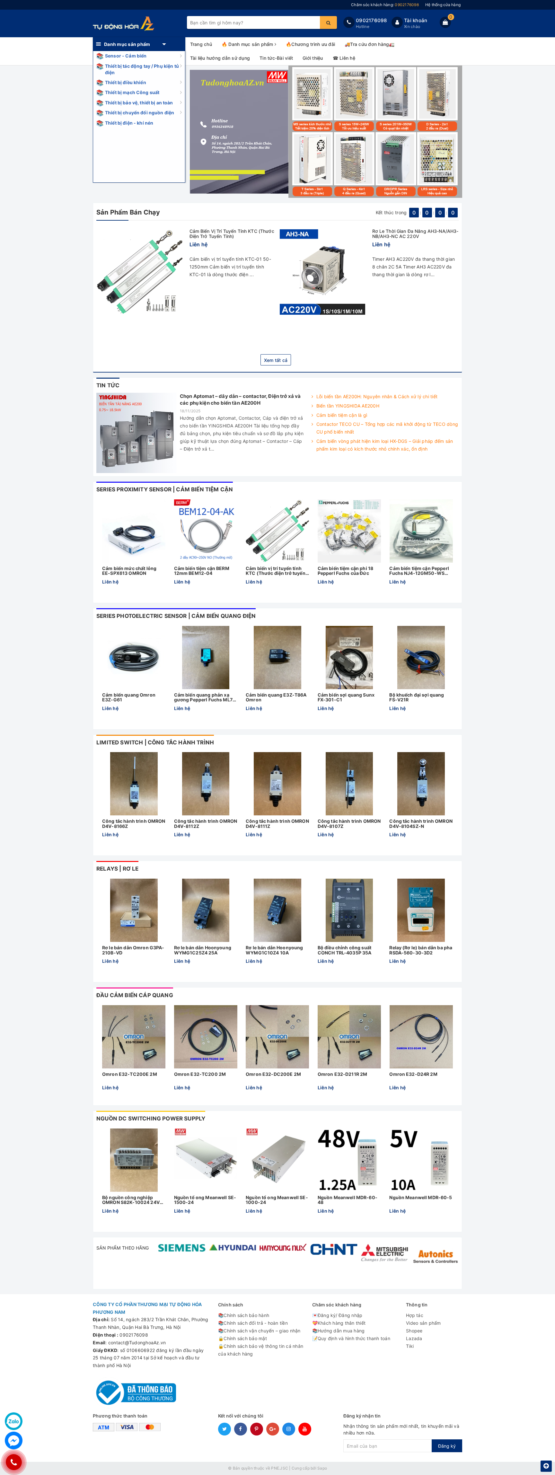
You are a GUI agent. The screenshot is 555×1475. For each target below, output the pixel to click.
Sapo (322, 1468)
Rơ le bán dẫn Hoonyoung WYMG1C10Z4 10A (274, 950)
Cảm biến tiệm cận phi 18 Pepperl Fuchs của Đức (345, 571)
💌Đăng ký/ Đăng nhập (337, 1315)
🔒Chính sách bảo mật (242, 1338)
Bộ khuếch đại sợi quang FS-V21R (416, 697)
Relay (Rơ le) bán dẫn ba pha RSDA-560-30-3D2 (420, 950)
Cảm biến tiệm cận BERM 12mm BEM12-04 (201, 571)
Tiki (410, 1346)
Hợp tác (414, 1315)
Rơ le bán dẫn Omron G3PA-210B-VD (133, 950)
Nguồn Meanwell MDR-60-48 (347, 1200)
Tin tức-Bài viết (276, 58)
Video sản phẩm (423, 1323)
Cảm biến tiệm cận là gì (341, 415)
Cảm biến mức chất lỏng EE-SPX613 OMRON (129, 571)
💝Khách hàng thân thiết (339, 1323)
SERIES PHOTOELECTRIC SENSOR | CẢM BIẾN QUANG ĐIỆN (176, 616)
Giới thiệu (313, 58)
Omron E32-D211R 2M (342, 1074)
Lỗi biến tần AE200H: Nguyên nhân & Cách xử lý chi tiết (377, 396)
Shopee (414, 1330)
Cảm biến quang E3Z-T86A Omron (276, 697)
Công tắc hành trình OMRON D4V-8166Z (133, 824)
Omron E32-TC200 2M (200, 1074)
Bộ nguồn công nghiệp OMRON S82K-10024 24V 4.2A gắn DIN (131, 1200)
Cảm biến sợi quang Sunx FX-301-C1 (346, 697)
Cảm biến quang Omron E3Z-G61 (128, 697)
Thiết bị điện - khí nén (129, 123)
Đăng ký (447, 1446)
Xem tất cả (276, 360)
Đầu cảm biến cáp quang (134, 995)
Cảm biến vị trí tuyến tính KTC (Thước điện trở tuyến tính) (231, 234)
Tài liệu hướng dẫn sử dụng (220, 58)
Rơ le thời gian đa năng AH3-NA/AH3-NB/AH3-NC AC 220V (415, 234)
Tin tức (107, 385)
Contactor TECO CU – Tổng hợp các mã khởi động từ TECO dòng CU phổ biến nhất (387, 428)
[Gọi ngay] (13, 1462)
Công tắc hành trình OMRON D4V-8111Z (277, 824)
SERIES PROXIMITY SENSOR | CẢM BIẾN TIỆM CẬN (164, 489)
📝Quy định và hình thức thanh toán (351, 1338)
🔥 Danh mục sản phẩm (248, 44)
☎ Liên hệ (344, 58)
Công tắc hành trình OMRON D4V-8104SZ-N (421, 824)
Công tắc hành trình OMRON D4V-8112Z (205, 824)
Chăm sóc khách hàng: (385, 4)
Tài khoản (415, 20)
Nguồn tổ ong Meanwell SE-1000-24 (277, 1200)
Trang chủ (201, 44)
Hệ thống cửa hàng (443, 4)
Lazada (414, 1338)
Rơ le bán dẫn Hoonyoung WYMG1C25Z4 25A (202, 950)
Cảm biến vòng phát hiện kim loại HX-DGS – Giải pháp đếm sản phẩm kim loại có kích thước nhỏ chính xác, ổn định (384, 445)
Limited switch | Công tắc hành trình (155, 742)
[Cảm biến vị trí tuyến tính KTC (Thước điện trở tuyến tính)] (139, 272)
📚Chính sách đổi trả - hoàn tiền (253, 1323)
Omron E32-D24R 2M (413, 1074)
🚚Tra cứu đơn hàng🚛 (370, 44)
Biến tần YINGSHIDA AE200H (347, 405)
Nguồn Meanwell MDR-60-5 (420, 1197)
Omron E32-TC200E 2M (129, 1074)
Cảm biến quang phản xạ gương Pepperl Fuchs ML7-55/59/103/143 (204, 697)
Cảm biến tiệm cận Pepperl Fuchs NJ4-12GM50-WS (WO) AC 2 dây (419, 571)
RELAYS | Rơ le (117, 868)
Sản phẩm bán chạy (128, 212)
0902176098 (371, 20)
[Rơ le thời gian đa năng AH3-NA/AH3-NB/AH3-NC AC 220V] (322, 272)
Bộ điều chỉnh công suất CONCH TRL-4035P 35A (345, 950)
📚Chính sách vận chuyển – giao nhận (259, 1330)
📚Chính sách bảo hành (243, 1315)
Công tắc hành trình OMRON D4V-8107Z (349, 824)
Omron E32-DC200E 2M (273, 1074)
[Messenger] (13, 1440)
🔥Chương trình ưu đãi (310, 44)
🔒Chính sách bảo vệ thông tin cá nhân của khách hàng (260, 1349)
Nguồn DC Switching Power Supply (150, 1118)
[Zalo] (13, 1421)
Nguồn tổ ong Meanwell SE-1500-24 (205, 1200)
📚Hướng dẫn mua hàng (338, 1330)
